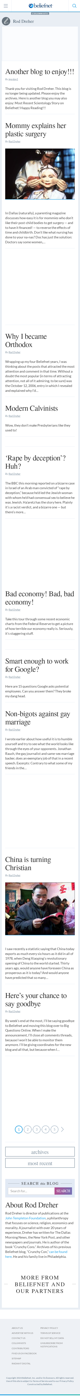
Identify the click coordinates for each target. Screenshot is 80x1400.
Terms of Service (50, 1333)
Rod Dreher (14, 141)
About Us (17, 1328)
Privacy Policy (49, 1328)
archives (40, 1151)
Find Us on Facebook (24, 1353)
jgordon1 (13, 79)
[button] (74, 6)
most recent (40, 1163)
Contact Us (18, 1338)
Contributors (20, 1348)
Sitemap (16, 1358)
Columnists (40, 13)
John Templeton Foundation (25, 1218)
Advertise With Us (22, 1333)
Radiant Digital (21, 1363)
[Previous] (62, 1129)
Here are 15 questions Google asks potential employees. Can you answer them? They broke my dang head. (38, 691)
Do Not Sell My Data (52, 1338)
